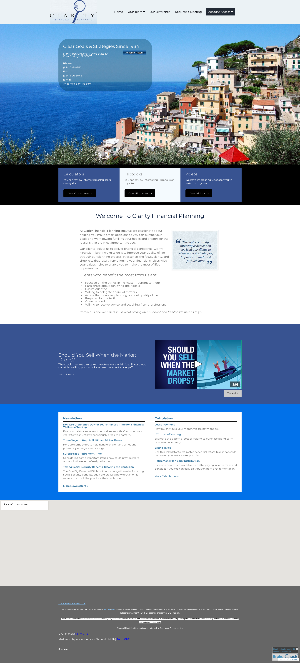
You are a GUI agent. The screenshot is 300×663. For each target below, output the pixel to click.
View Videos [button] (197, 193)
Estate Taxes (163, 447)
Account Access (219, 12)
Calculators (164, 418)
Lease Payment (165, 424)
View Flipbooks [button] (138, 193)
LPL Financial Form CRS (71, 603)
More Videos (66, 374)
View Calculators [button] (78, 193)
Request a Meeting (188, 12)
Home (118, 12)
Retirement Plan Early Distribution (177, 460)
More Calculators (167, 476)
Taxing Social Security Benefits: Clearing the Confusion (98, 467)
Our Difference (160, 12)
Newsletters (72, 418)
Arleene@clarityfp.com (77, 83)
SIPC (113, 609)
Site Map (63, 649)
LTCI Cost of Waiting (168, 434)
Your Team (135, 12)
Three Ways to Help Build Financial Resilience (92, 440)
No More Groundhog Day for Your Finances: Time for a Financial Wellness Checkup (104, 426)
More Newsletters (75, 485)
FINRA (107, 609)
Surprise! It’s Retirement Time (82, 453)
